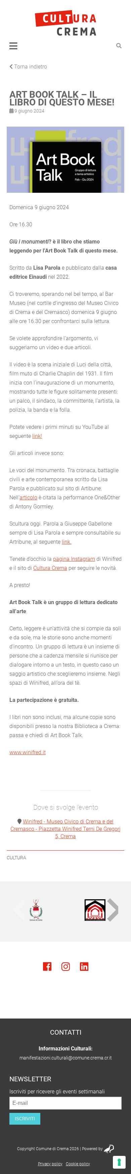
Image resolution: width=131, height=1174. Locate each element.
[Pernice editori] (109, 1150)
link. (67, 542)
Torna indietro (30, 66)
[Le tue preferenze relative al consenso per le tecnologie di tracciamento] (119, 1162)
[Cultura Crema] (65, 23)
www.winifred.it (27, 752)
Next (112, 909)
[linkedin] (84, 967)
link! (37, 436)
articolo (28, 497)
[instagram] (65, 967)
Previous (18, 909)
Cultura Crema (50, 568)
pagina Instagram (74, 559)
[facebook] (47, 967)
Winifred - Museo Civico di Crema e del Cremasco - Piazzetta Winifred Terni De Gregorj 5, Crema (65, 829)
